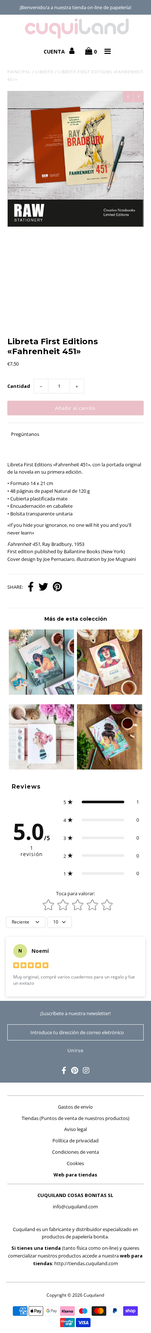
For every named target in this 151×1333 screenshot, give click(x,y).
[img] (30, 966)
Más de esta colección (75, 619)
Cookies (75, 1163)
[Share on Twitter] (43, 587)
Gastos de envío (75, 1107)
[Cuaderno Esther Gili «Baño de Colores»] (109, 767)
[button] (101, 801)
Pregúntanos (25, 434)
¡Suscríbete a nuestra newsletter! (75, 1013)
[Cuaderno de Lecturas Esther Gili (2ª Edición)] (41, 693)
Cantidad (18, 386)
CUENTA (55, 51)
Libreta (45, 71)
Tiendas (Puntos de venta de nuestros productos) (75, 1118)
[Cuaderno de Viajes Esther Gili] (109, 693)
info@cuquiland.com (75, 1206)
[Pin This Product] (57, 587)
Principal (19, 71)
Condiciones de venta (75, 1152)
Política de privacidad (75, 1140)
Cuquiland (94, 1295)
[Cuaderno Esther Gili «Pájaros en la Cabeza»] (41, 767)
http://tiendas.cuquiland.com (86, 1263)
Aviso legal (75, 1129)
